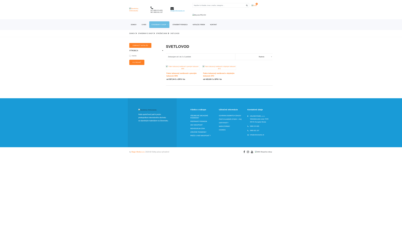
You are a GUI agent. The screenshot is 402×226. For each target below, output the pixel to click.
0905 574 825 (158, 10)
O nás (144, 24)
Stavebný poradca (180, 24)
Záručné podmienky (198, 132)
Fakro (134, 56)
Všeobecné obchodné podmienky (199, 117)
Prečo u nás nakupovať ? (200, 135)
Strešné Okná (161, 33)
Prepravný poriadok (198, 121)
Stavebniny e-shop (158, 24)
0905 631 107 (158, 12)
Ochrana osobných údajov (230, 115)
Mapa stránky (224, 126)
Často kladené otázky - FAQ (230, 119)
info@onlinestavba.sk (177, 11)
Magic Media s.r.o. (138, 152)
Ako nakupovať (196, 125)
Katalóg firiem (199, 24)
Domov (133, 24)
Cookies (222, 130)
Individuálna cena (197, 128)
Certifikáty (223, 123)
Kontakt (213, 24)
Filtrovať (137, 62)
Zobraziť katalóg (140, 45)
